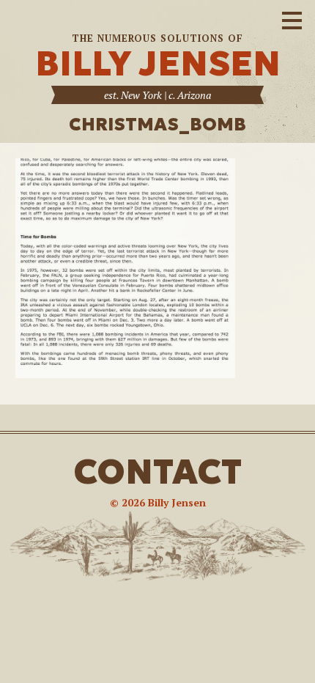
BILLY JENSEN (158, 63)
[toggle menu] (292, 18)
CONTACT (157, 471)
